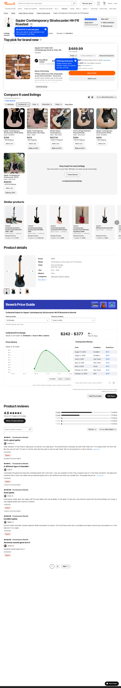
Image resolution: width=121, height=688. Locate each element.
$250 (107, 366)
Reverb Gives (103, 8)
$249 (107, 370)
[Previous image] (8, 66)
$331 (107, 352)
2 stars (58, 421)
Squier (53, 258)
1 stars (58, 424)
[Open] (47, 320)
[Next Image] (32, 271)
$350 (107, 374)
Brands (72, 8)
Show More (41, 280)
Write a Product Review (14, 421)
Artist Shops (94, 8)
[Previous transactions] (109, 382)
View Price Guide (95, 396)
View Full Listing (41, 87)
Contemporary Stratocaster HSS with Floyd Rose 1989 (81, 229)
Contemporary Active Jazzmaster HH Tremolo (59, 229)
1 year (60, 379)
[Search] (74, 3)
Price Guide (49, 33)
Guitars (20, 8)
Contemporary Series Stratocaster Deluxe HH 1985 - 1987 (13, 229)
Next (64, 566)
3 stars (58, 418)
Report (7, 455)
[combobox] (26, 320)
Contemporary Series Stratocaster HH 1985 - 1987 (36, 229)
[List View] (92, 97)
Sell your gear (87, 3)
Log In (115, 3)
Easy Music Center (43, 61)
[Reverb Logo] (9, 3)
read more (97, 449)
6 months (52, 379)
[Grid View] (88, 97)
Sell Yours (111, 396)
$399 (107, 359)
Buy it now (92, 73)
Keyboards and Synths (46, 8)
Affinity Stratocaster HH (104, 228)
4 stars (58, 415)
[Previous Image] (7, 271)
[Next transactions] (113, 382)
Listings (7, 33)
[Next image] (27, 66)
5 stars (58, 412)
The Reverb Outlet (10, 8)
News (78, 8)
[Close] (75, 61)
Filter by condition (57, 316)
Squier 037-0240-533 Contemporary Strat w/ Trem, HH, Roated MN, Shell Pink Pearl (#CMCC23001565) (48, 49)
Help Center (112, 8)
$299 (107, 355)
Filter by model (11, 316)
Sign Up (110, 3)
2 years (67, 379)
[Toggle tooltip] (40, 39)
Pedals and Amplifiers (30, 8)
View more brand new (107, 55)
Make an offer (33, 148)
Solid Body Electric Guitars (60, 276)
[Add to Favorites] (31, 24)
